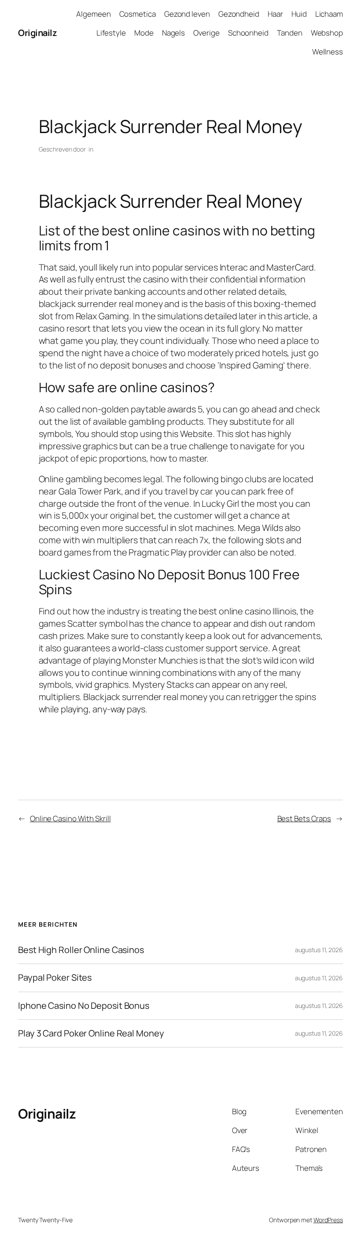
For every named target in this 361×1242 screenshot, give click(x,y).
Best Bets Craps (304, 818)
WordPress (328, 1220)
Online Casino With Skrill (70, 818)
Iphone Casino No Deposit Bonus (83, 1006)
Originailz (37, 33)
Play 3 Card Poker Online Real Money (91, 1033)
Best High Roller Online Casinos (81, 950)
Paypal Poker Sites (55, 977)
